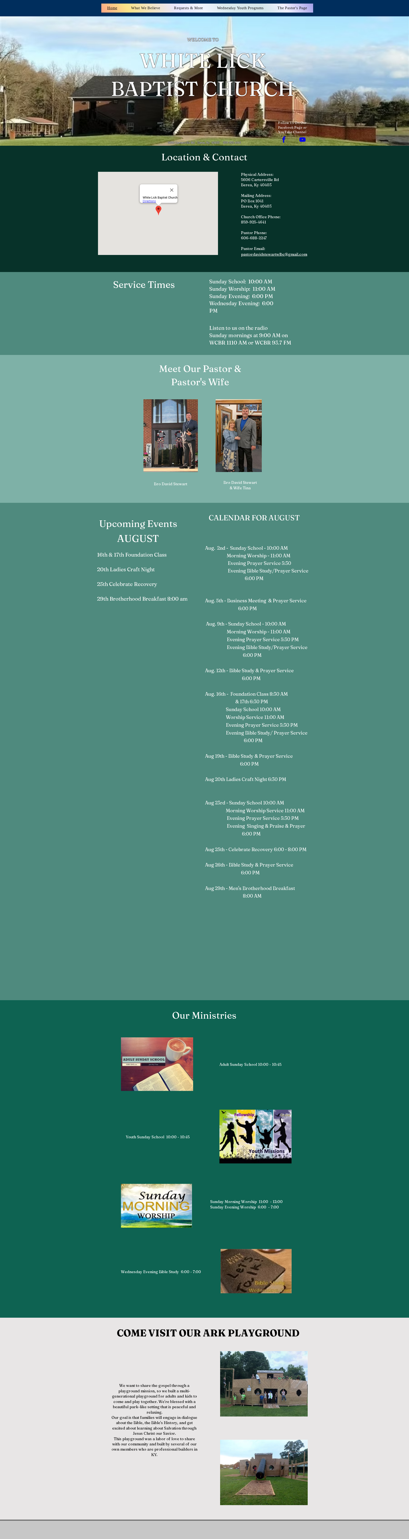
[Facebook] (284, 139)
